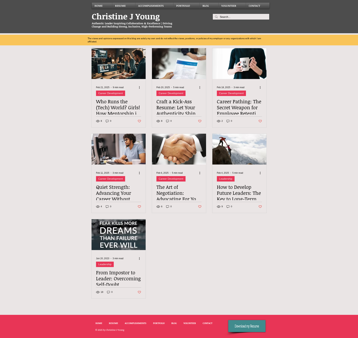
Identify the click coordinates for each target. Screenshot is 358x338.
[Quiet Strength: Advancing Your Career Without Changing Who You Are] (119, 149)
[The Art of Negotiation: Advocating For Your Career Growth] (179, 149)
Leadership (225, 178)
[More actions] (140, 87)
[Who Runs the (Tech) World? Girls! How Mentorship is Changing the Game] (119, 63)
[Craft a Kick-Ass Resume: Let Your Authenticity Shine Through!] (179, 63)
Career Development (110, 93)
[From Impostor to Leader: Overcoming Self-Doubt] (119, 234)
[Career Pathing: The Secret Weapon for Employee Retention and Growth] (239, 63)
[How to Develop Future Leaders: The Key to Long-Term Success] (239, 149)
